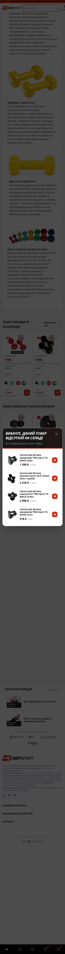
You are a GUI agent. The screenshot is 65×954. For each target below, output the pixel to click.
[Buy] (54, 460)
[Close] (56, 434)
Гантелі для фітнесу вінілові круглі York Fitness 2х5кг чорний (34, 476)
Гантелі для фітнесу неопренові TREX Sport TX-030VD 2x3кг (34, 458)
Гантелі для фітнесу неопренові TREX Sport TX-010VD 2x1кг (34, 512)
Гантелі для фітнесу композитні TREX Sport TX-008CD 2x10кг (34, 494)
